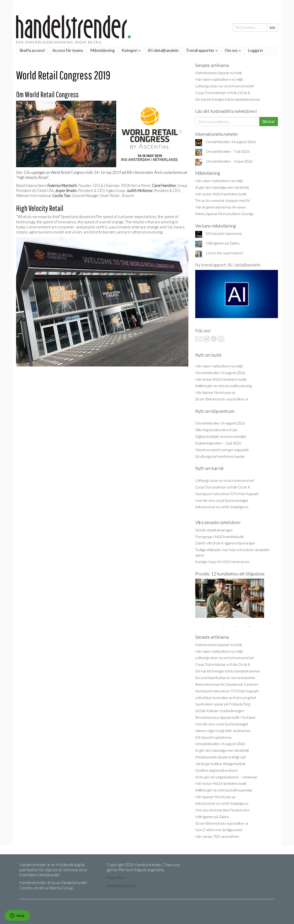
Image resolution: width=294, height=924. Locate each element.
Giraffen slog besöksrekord (216, 770)
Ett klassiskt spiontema (224, 233)
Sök (272, 27)
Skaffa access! (32, 50)
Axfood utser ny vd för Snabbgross (222, 507)
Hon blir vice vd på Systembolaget (221, 500)
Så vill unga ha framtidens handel (220, 456)
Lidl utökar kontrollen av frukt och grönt (225, 697)
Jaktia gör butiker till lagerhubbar (220, 763)
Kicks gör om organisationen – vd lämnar (226, 777)
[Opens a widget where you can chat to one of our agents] (17, 916)
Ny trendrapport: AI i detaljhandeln (227, 264)
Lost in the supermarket (224, 253)
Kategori (130, 50)
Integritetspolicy (121, 885)
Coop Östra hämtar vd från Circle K (222, 92)
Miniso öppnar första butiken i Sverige (224, 213)
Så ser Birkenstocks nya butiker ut (221, 399)
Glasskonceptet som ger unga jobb (222, 449)
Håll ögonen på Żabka (222, 243)
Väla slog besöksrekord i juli (216, 429)
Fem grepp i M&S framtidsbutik (219, 536)
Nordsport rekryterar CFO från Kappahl (226, 493)
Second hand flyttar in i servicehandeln (225, 677)
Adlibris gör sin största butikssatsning (223, 385)
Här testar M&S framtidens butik (221, 194)
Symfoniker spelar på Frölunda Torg (222, 704)
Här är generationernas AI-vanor (220, 207)
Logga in (255, 50)
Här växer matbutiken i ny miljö (219, 79)
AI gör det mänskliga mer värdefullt (222, 187)
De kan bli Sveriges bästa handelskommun (227, 99)
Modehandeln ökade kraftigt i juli (220, 757)
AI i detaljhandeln (163, 50)
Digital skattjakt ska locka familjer (221, 436)
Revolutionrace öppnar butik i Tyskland (225, 717)
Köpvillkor (115, 877)
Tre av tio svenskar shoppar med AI (222, 200)
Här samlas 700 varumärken (217, 836)
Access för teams (67, 50)
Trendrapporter (200, 50)
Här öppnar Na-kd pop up (215, 392)
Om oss (231, 50)
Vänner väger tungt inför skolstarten (223, 730)
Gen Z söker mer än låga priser (219, 829)
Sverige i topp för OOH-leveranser (222, 561)
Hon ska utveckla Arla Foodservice (222, 810)
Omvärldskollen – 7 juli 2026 (227, 151)
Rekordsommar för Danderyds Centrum (226, 684)
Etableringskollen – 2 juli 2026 (218, 443)
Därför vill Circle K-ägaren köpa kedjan (225, 543)
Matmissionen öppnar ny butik (218, 72)
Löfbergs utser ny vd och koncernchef (224, 86)
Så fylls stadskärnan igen (213, 530)
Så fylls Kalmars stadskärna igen (219, 710)
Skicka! (268, 121)
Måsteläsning (102, 50)
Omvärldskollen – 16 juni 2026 (229, 161)
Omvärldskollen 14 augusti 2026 (231, 141)
